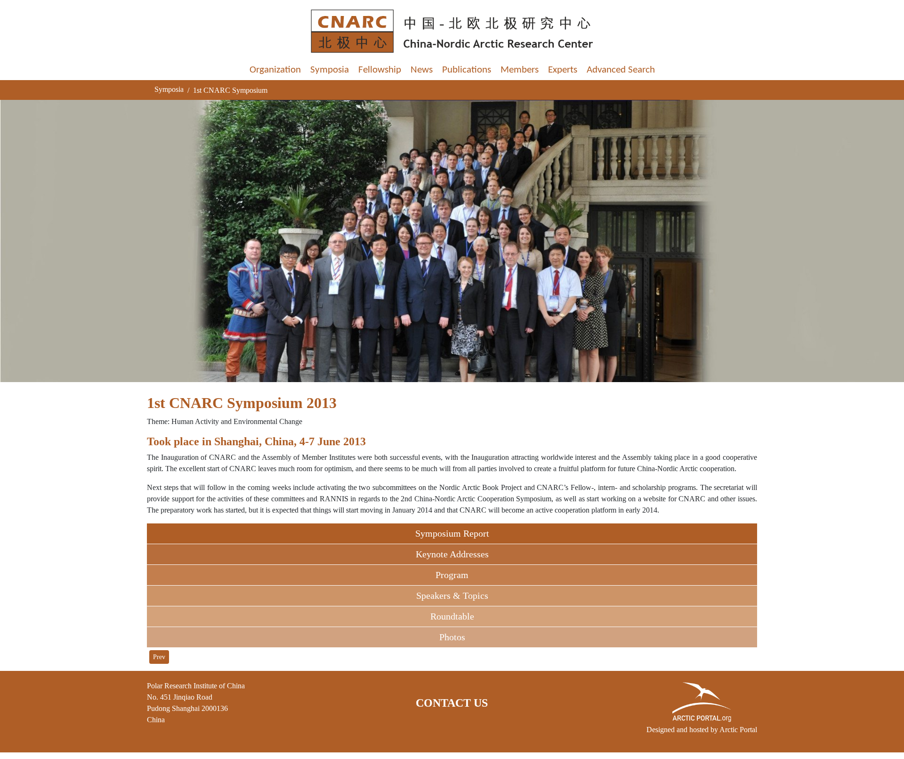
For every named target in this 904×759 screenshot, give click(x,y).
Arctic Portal (738, 730)
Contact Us (452, 703)
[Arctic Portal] (701, 702)
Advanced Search (621, 70)
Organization (275, 70)
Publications (466, 70)
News (422, 70)
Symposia (329, 70)
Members (519, 70)
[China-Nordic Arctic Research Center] (452, 31)
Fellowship (379, 70)
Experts (562, 70)
